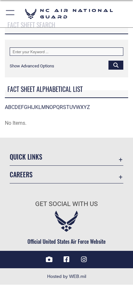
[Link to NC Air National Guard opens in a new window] (84, 259)
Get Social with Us (66, 204)
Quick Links (26, 157)
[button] (10, 13)
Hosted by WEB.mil (66, 276)
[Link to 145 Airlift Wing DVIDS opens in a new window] (49, 259)
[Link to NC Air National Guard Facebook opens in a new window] (66, 259)
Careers (21, 174)
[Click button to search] (115, 65)
